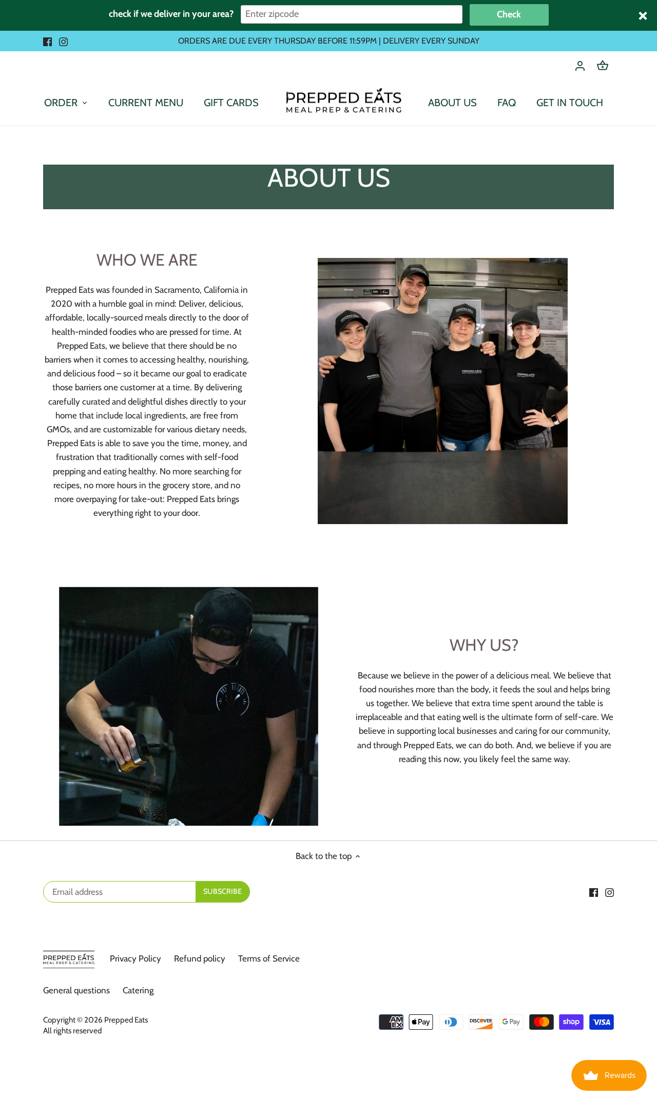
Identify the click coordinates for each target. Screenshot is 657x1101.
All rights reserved (72, 1030)
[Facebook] (47, 41)
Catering (138, 990)
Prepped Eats (126, 1020)
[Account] (580, 65)
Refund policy (199, 958)
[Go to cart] (602, 65)
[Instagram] (63, 41)
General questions (76, 990)
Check (509, 14)
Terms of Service (269, 958)
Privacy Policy (135, 958)
